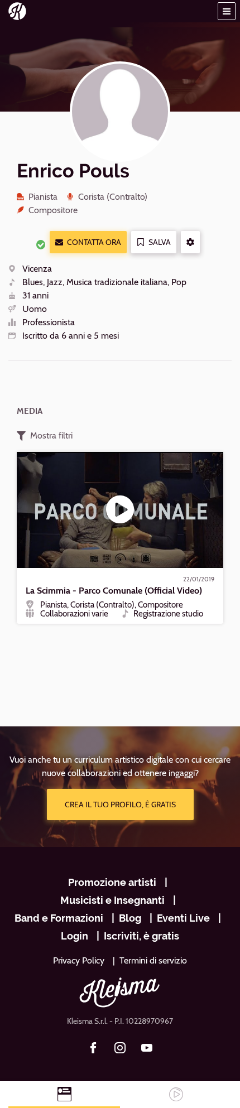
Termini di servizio (153, 960)
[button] (227, 11)
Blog (130, 918)
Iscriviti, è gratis (141, 936)
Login (74, 936)
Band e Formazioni (59, 918)
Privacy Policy (78, 960)
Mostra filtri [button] (51, 435)
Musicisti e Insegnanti (112, 900)
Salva (159, 242)
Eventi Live (183, 918)
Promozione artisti (112, 882)
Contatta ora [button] (94, 242)
